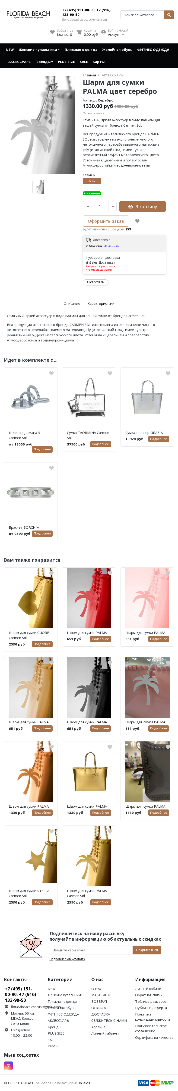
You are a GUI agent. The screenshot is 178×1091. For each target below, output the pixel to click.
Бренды (43, 61)
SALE (84, 61)
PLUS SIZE (66, 61)
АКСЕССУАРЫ (20, 61)
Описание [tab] (72, 303)
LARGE (92, 181)
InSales (84, 1083)
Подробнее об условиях (67, 959)
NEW (10, 49)
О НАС (96, 988)
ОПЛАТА (98, 1007)
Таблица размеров (151, 1001)
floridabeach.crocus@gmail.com (84, 19)
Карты (99, 61)
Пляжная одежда (81, 49)
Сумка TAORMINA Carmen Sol (88, 435)
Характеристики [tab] (101, 303)
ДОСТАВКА (100, 1014)
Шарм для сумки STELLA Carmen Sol (29, 893)
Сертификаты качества (154, 1037)
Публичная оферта (151, 1007)
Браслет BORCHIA (24, 527)
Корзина (98, 1027)
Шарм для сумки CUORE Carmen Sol (29, 635)
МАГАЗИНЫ (101, 995)
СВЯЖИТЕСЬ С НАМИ (109, 1020)
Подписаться (147, 949)
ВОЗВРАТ (99, 1001)
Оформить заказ (106, 221)
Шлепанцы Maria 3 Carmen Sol (24, 435)
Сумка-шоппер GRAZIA (144, 432)
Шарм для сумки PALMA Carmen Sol (87, 893)
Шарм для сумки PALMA (87, 632)
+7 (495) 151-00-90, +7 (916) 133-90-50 (86, 12)
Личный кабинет (105, 1033)
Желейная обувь (117, 49)
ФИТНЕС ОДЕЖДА (153, 49)
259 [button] (128, 229)
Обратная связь (148, 995)
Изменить (111, 246)
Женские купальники (38, 49)
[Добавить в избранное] (137, 221)
